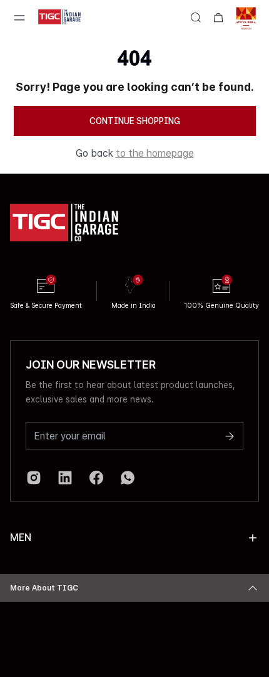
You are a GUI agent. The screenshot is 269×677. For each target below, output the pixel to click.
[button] (252, 538)
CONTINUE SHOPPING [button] (134, 121)
